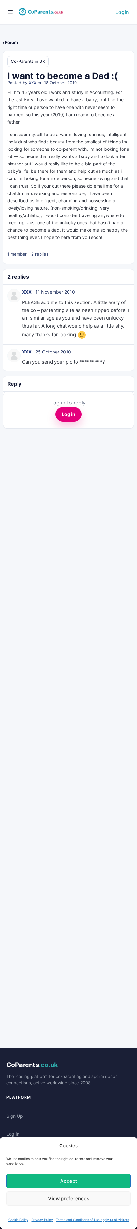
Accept (68, 1181)
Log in (68, 414)
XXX (32, 82)
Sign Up (14, 1116)
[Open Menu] (10, 12)
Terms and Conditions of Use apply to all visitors (92, 1220)
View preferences (68, 1199)
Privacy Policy (42, 1220)
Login (122, 12)
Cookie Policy (18, 1220)
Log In (12, 1134)
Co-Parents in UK (28, 61)
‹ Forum (10, 42)
